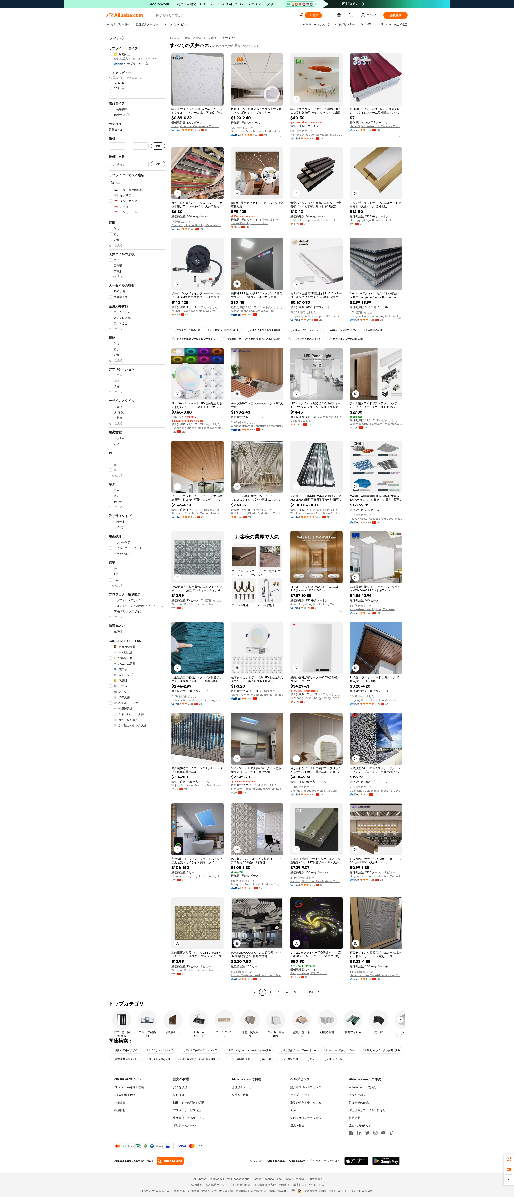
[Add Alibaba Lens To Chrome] (170, 1161)
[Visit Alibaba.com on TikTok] (391, 1132)
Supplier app (276, 1160)
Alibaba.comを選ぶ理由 (129, 1087)
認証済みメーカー (243, 1087)
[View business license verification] (293, 1191)
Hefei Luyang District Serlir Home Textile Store (257, 513)
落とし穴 (266, 1059)
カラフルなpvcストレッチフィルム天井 (249, 1050)
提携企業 (354, 1117)
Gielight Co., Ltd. (300, 420)
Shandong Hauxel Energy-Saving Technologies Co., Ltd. (316, 698)
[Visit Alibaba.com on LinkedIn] (359, 1132)
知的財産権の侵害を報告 (305, 1117)
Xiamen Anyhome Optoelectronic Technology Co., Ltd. (257, 694)
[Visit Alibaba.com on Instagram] (375, 1132)
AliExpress (199, 1178)
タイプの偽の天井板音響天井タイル (195, 339)
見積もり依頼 (240, 1094)
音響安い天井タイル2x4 (225, 330)
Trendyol (299, 1178)
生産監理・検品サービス (188, 1117)
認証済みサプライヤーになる (367, 1110)
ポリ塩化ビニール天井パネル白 (299, 1050)
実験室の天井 (375, 330)
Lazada (257, 1178)
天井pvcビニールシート (305, 330)
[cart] (352, 15)
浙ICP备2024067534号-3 (359, 1191)
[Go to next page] (318, 992)
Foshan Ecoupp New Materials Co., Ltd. (314, 220)
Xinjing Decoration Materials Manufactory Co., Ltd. (197, 785)
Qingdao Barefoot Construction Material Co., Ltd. (257, 425)
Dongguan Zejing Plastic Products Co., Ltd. (257, 884)
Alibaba (174, 38)
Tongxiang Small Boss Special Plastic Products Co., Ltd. (316, 316)
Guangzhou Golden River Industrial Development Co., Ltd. (376, 790)
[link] (509, 1159)
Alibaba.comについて (128, 1078)
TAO (288, 1178)
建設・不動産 (193, 38)
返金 (293, 1110)
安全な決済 (180, 1087)
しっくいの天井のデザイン (306, 339)
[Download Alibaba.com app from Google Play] (386, 1161)
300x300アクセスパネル (341, 1050)
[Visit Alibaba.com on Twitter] (367, 1132)
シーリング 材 (290, 1059)
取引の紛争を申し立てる (305, 1102)
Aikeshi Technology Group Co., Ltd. (252, 310)
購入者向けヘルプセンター (307, 1087)
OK (158, 146)
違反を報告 (297, 1125)
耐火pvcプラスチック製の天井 (383, 1050)
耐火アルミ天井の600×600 (348, 339)
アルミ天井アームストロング (201, 1050)
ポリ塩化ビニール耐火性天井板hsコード (204, 1059)
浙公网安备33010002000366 (322, 1191)
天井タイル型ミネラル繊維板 (265, 330)
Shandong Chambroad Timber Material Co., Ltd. (197, 513)
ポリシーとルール (184, 1125)
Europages (315, 1178)
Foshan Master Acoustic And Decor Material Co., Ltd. (376, 518)
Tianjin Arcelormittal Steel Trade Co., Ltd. (315, 513)
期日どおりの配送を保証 (188, 1102)
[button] (301, 15)
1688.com (216, 1178)
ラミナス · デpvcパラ (162, 1050)
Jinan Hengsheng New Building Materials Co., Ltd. (316, 604)
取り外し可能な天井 (159, 1059)
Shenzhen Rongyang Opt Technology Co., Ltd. (197, 876)
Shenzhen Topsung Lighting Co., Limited (256, 788)
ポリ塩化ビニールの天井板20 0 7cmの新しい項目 (254, 339)
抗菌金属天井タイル (126, 1059)
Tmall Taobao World (237, 1178)
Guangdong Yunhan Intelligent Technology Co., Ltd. (197, 427)
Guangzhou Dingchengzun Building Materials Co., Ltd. (257, 131)
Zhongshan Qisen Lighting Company (372, 609)
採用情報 (120, 1110)
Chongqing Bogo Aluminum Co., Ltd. (372, 220)
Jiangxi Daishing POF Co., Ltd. (249, 223)
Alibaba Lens (122, 1160)
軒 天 (312, 1059)
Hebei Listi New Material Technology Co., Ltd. (197, 700)
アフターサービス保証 (187, 1110)
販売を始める (357, 1094)
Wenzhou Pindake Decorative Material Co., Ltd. (197, 604)
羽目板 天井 (243, 1059)
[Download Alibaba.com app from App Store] (356, 1161)
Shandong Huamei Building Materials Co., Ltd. (197, 225)
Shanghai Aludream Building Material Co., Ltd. (376, 316)
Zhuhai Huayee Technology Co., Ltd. (193, 310)
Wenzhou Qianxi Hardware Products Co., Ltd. (376, 423)
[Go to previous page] (254, 992)
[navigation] (137, 515)
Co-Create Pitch (124, 1094)
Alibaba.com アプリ (301, 1160)
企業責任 (120, 1102)
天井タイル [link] (229, 38)
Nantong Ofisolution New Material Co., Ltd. (316, 134)
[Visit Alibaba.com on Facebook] (351, 1132)
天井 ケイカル (334, 1059)
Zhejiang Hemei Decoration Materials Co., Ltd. (376, 700)
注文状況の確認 (359, 1102)
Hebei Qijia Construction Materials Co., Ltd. (376, 126)
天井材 (212, 38)
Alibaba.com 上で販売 (362, 1087)
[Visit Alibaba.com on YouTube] (383, 1132)
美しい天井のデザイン (127, 1050)
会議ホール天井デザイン (343, 330)
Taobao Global (273, 1178)
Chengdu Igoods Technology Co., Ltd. (313, 790)
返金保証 (178, 1094)
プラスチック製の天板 (188, 330)
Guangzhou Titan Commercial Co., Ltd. (195, 126)
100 (311, 992)
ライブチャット (300, 1094)
